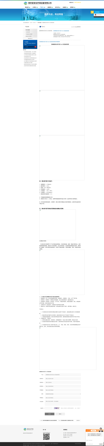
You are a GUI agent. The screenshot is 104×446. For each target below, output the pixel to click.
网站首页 (27, 7)
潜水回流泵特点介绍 (27, 56)
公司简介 (34, 7)
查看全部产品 (30, 38)
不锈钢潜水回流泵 (29, 34)
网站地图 (24, 445)
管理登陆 (43, 445)
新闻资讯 (49, 7)
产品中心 (42, 7)
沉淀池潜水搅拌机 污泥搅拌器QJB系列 (67, 420)
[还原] (78, 26)
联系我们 (72, 7)
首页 (31, 22)
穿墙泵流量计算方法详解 (28, 62)
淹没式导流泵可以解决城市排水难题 (30, 65)
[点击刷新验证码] (57, 408)
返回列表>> (78, 420)
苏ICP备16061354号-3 (33, 445)
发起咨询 (101, 444)
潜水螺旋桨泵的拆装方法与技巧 (29, 59)
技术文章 (57, 7)
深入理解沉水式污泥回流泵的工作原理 (30, 61)
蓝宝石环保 (98, 14)
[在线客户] (92, 12)
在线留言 (64, 7)
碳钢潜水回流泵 (28, 36)
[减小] (77, 26)
